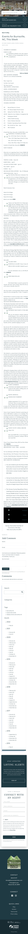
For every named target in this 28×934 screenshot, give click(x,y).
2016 (8, 731)
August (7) (12, 676)
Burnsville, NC (10, 610)
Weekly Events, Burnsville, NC (14, 614)
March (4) (11, 644)
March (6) (11, 666)
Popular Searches (9, 20)
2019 (8, 659)
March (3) (11, 692)
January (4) (12, 641)
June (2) (11, 722)
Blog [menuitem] (14, 907)
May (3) (11, 648)
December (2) (12, 707)
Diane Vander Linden (9, 43)
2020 (8, 637)
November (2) (12, 705)
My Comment (5, 559)
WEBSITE (22, 145)
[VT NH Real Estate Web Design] (14, 927)
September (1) (12, 734)
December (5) (12, 740)
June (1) (11, 634)
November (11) (12, 738)
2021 (8, 629)
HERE (14, 199)
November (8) (12, 682)
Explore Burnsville (11, 612)
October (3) (12, 704)
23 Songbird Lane (14, 883)
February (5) (12, 642)
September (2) (13, 702)
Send (14, 837)
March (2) (11, 718)
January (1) (12, 663)
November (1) (12, 656)
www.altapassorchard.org (11, 381)
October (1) (12, 654)
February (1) (12, 664)
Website (8, 444)
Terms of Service (7, 841)
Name (3, 541)
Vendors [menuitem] (14, 909)
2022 (8, 622)
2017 (8, 711)
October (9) (12, 680)
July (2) (11, 652)
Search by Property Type (11, 26)
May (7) (11, 670)
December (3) (12, 684)
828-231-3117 (19, 3)
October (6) (12, 736)
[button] (25, 12)
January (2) (12, 632)
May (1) (11, 747)
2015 (8, 743)
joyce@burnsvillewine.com (17, 244)
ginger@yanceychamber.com (19, 504)
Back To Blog (5, 32)
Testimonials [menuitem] (14, 911)
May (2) (11, 625)
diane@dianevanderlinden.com (14, 880)
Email (3, 547)
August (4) (12, 700)
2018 (8, 687)
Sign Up (14, 780)
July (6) (11, 674)
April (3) (11, 646)
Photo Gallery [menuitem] (14, 914)
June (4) (11, 650)
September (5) (13, 678)
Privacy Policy (21, 571)
